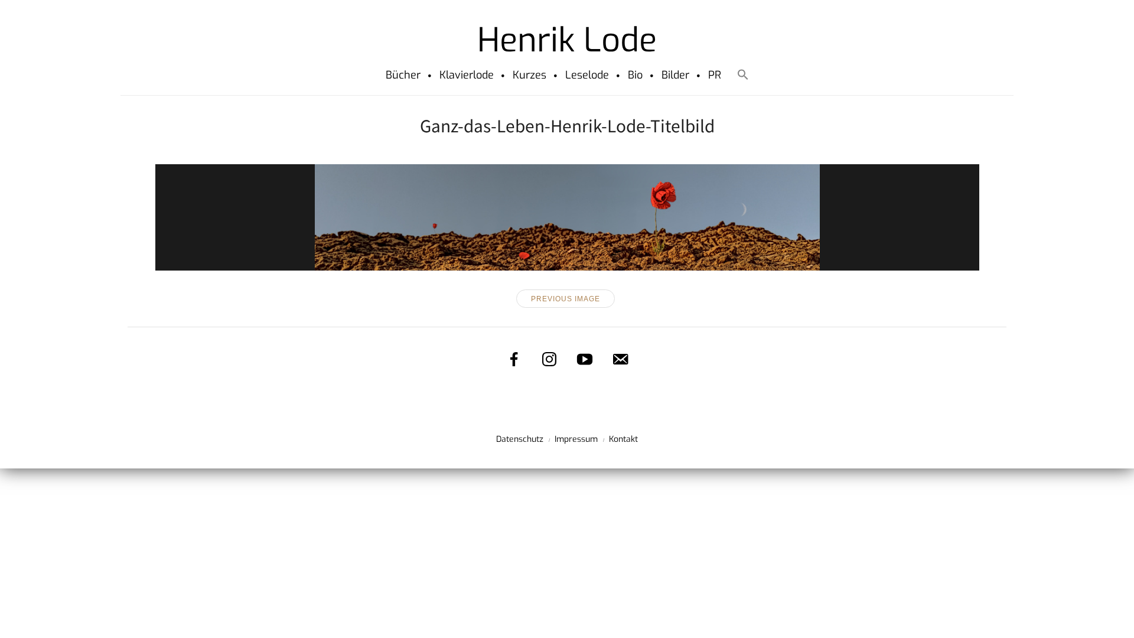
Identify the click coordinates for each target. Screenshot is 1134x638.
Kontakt (623, 439)
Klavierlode (466, 75)
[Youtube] (584, 359)
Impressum (576, 439)
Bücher (403, 75)
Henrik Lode (567, 40)
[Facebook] (514, 359)
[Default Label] (620, 359)
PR (714, 75)
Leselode (587, 75)
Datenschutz (519, 439)
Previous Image (565, 299)
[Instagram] (549, 359)
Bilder (675, 75)
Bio (635, 75)
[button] (743, 76)
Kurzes (529, 75)
